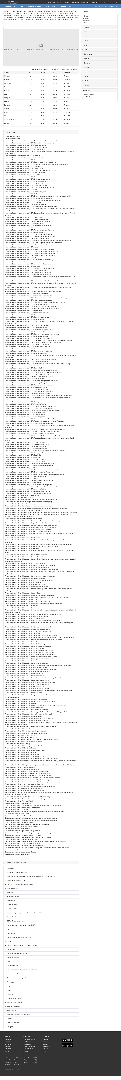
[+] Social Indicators (11, 1010)
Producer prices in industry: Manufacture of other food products (24, 648)
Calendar (85, 16)
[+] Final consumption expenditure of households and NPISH (24, 913)
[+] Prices (8, 990)
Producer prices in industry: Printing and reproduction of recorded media (27, 773)
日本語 (35, 1060)
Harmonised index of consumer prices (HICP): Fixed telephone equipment (28, 221)
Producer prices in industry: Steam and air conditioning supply (24, 790)
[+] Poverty (8, 986)
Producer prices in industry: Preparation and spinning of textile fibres (26, 771)
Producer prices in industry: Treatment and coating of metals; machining (27, 797)
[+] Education (9, 892)
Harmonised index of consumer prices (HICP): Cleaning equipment (26, 181)
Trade (85, 50)
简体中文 (36, 1057)
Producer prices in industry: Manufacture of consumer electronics (25, 578)
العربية (25, 1062)
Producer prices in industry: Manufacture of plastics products (24, 674)
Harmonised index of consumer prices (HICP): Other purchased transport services (30, 359)
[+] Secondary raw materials (13, 1002)
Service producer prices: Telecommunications (19, 850)
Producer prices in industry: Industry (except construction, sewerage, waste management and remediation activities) (41, 512)
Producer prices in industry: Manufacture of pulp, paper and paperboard (27, 680)
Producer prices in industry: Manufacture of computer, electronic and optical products (31, 570)
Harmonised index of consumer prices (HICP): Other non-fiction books (27, 345)
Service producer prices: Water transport (17, 854)
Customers (46, 1039)
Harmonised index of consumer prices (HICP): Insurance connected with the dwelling (31, 251)
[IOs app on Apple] (67, 1040)
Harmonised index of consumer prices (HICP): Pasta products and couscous (29, 385)
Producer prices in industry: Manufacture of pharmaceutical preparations (27, 671)
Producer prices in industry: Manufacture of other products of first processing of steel (31, 657)
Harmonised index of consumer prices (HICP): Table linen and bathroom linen (29, 466)
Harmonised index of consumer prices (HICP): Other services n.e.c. (26, 366)
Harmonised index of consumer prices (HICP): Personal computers (26, 387)
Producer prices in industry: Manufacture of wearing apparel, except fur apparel (29, 718)
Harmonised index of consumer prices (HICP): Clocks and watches (26, 185)
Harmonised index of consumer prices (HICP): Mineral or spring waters (27, 294)
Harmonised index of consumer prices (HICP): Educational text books (26, 204)
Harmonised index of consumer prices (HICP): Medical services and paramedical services (33, 291)
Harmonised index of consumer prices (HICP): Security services (25, 442)
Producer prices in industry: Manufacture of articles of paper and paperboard (28, 529)
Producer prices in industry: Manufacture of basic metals (22, 538)
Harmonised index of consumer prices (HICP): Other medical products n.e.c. (28, 338)
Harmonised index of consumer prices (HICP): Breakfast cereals (25, 160)
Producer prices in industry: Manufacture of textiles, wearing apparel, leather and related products (35, 705)
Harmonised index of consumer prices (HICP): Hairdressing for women (27, 238)
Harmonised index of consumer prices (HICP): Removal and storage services (29, 423)
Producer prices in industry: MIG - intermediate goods (21, 748)
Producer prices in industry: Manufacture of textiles (20, 703)
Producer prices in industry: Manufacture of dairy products (23, 582)
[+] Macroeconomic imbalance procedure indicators (21, 970)
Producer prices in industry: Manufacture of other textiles (22, 661)
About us (45, 1049)
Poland (6, 90)
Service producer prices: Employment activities (19, 822)
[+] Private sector (10, 994)
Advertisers (46, 1046)
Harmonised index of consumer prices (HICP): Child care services (25, 173)
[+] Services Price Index (12, 1006)
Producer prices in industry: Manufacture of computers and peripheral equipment (30, 576)
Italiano (16, 1060)
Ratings (7, 1051)
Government (87, 54)
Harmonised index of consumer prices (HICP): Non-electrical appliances (27, 313)
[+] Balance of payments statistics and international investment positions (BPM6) (30, 876)
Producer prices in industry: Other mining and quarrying (22, 769)
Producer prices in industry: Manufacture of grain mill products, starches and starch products (33, 621)
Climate (86, 85)
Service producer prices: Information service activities (21, 826)
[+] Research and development (14, 998)
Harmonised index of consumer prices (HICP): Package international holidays (29, 376)
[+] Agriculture (9, 868)
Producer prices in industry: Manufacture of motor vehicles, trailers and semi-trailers (31, 635)
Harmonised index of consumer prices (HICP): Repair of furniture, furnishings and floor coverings (35, 429)
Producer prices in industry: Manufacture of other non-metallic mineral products (29, 652)
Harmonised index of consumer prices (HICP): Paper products (24, 379)
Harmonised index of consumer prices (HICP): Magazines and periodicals (28, 274)
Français (7, 1064)
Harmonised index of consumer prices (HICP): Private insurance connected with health (32, 410)
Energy (85, 76)
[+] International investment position (16, 953)
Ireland (6, 101)
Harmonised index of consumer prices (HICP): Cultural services (25, 194)
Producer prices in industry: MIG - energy (17, 744)
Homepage (8, 1039)
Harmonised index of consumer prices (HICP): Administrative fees (25, 145)
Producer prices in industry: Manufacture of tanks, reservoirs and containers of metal (31, 701)
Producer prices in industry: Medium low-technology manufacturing (26, 733)
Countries (8, 1042)
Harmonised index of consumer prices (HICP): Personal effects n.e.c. (26, 389)
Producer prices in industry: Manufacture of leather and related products (27, 629)
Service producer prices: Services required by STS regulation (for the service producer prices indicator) (37, 848)
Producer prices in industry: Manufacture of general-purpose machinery (27, 616)
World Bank (86, 99)
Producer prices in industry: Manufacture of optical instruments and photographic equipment (33, 640)
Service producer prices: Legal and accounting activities (22, 831)
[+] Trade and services (12, 1023)
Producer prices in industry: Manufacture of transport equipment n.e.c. (26, 710)
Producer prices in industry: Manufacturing (18, 729)
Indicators (85, 20)
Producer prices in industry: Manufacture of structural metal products (26, 699)
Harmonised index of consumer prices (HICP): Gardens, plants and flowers (28, 234)
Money (85, 45)
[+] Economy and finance (12, 888)
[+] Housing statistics (11, 933)
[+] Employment (10, 901)
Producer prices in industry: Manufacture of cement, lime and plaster (26, 555)
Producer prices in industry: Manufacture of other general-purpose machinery (29, 650)
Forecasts (8, 1049)
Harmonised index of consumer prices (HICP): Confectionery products (27, 192)
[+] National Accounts (11, 974)
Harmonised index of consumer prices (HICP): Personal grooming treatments (29, 391)
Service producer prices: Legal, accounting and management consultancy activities (31, 833)
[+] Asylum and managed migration (16, 872)
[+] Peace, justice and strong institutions (17, 978)
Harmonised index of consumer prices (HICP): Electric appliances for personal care (31, 207)
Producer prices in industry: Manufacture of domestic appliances (25, 584)
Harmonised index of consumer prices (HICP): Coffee (21, 190)
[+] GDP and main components (14, 921)
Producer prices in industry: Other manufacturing (20, 767)
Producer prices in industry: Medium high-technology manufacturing (26, 731)
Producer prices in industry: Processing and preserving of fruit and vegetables (29, 780)
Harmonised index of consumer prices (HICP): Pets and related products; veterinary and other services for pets (39, 395)
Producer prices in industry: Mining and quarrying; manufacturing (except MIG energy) (31, 759)
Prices (85, 41)
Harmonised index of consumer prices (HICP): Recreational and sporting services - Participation (35, 421)
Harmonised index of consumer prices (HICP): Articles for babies (25, 149)
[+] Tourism (8, 1019)
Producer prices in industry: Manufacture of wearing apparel (23, 716)
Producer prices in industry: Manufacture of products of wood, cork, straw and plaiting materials (34, 678)
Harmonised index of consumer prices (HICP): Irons (21, 258)
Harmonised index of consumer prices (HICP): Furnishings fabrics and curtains (29, 230)
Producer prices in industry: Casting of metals (19, 497)
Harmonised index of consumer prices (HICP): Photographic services (26, 402)
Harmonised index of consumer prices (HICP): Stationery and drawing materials (30, 463)
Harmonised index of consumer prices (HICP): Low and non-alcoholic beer (28, 272)
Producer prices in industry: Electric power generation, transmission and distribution (31, 500)
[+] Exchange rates (11, 909)
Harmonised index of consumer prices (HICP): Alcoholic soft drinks (26, 147)
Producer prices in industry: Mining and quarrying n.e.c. (22, 754)
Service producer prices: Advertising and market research (23, 807)
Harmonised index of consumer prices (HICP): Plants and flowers (25, 404)
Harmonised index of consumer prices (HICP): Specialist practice (25, 459)
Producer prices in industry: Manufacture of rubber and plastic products (27, 688)
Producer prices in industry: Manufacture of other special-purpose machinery (29, 659)
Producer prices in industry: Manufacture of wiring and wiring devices (26, 720)
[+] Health (8, 929)
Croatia (6, 123)
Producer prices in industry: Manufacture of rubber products (23, 693)
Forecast (85, 18)
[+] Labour (8, 962)
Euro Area (7, 87)
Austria (6, 109)
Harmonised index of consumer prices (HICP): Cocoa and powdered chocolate (29, 187)
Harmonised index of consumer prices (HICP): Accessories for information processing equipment (35, 141)
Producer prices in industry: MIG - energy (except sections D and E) (26, 746)
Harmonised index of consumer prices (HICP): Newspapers (23, 311)
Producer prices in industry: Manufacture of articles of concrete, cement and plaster (31, 527)
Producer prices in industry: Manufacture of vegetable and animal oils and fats (29, 714)
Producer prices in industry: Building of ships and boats (22, 495)
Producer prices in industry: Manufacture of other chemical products (26, 642)
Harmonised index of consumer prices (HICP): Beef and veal (24, 158)
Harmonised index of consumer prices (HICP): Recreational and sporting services (30, 419)
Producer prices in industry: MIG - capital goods (20, 735)
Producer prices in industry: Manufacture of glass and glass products (26, 618)
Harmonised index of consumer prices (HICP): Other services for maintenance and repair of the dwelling (37, 364)
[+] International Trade (12, 958)
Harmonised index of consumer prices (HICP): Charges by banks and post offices (30, 170)
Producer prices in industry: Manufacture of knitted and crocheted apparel (28, 627)
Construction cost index (12, 137)
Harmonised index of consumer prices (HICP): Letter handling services (27, 270)
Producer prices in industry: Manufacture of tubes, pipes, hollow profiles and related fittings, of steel (36, 712)
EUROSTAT (7, 17)
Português (8, 1062)
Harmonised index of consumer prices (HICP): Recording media (25, 417)
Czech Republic (9, 119)
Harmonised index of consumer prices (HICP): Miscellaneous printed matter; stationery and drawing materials (39, 298)
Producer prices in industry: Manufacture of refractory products (24, 686)
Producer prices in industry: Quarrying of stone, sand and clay (24, 784)
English (7, 1057)
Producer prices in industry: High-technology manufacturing (23, 510)
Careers (45, 1042)
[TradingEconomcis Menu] (5, 2)
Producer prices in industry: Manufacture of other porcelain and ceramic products (30, 654)
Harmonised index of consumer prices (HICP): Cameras (22, 166)
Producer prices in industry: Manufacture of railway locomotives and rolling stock (30, 682)
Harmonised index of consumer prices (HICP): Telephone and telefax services (29, 472)
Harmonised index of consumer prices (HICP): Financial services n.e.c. (27, 219)
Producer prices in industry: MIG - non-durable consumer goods (25, 750)
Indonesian (17, 1064)
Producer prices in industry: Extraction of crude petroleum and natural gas (28, 506)
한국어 (35, 1062)
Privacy (45, 1051)
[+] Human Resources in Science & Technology (20, 937)
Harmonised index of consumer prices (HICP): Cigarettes (23, 175)
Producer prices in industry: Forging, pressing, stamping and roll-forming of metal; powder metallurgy (36, 508)
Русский (26, 1057)
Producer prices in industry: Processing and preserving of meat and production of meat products (35, 782)
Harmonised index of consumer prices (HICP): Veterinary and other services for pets (31, 487)
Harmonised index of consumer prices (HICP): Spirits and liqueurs (25, 461)
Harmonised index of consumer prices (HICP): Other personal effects (26, 349)
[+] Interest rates (10, 949)
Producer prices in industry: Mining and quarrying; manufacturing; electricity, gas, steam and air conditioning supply (41, 765)
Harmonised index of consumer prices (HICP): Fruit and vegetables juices (28, 226)
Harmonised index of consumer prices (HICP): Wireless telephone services (28, 493)
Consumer (86, 63)
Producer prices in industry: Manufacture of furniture (21, 608)
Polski (16, 1062)
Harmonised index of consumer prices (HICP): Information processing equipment (30, 245)
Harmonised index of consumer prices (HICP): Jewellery (22, 262)
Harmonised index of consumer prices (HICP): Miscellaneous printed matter (28, 296)
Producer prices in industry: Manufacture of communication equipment (27, 567)
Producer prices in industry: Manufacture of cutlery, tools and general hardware (29, 580)
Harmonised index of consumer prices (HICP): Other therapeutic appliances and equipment (33, 372)
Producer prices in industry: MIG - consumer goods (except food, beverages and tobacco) (32, 739)
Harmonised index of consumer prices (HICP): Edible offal (23, 202)
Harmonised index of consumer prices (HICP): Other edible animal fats (27, 317)
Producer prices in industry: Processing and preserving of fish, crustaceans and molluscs (32, 778)
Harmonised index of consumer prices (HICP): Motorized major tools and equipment (31, 306)
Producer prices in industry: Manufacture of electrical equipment (25, 593)
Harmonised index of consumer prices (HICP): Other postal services (26, 353)
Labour (85, 36)
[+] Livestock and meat (12, 966)
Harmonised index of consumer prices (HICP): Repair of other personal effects (29, 434)
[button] (117, 3)
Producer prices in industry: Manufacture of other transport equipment (26, 663)
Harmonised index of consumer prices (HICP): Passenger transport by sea (28, 383)
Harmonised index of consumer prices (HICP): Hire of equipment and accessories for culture (33, 243)
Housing (86, 67)
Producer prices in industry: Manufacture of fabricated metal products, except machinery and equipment (37, 597)
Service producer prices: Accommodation (18, 803)
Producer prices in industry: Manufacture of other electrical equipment (26, 644)
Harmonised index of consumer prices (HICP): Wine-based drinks (25, 489)
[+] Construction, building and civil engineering (19, 884)
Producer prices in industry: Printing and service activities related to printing (28, 775)
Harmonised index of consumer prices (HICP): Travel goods (23, 483)
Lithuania (7, 116)
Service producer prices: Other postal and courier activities (23, 835)
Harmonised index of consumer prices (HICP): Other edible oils (24, 319)
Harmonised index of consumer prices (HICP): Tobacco (22, 478)
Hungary (7, 98)
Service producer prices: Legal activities (17, 829)
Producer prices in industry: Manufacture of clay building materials (25, 563)
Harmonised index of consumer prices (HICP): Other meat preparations (27, 336)
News (84, 22)
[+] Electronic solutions (12, 896)
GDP (85, 32)
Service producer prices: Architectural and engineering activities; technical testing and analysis (34, 812)
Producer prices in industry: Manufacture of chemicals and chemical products (29, 557)
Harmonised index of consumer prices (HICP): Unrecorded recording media (28, 485)
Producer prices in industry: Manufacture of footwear (21, 606)
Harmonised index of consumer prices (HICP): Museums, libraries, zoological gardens (32, 308)
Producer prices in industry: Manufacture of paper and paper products (26, 667)
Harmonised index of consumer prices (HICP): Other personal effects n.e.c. (28, 351)
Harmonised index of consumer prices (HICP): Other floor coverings (26, 328)
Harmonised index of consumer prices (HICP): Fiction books (24, 217)
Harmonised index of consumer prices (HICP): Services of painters (26, 446)
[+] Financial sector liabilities (14, 917)
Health (85, 81)
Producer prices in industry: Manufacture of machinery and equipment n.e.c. (28, 631)
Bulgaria (7, 105)
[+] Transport (9, 1027)
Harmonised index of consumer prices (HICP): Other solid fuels (24, 368)
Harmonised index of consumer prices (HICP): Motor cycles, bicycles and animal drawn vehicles (35, 302)
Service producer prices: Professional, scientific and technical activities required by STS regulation (36, 841)
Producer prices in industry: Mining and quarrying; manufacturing (25, 756)
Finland (6, 112)
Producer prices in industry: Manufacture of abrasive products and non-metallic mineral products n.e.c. (37, 521)
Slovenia (7, 76)
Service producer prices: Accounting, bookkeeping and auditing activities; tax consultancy (33, 805)
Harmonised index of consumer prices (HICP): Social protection (25, 453)
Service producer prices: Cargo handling (17, 814)
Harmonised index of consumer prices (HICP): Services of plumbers (26, 449)
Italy (5, 94)
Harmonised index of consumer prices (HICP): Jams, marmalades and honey (29, 260)
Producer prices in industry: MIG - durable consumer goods (23, 742)
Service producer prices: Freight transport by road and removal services (27, 824)
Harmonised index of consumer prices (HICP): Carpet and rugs (24, 168)
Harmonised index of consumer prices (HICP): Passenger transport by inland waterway (32, 381)
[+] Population (9, 982)
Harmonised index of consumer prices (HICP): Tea (20, 468)
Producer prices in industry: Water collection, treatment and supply (25, 799)
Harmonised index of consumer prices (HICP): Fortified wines (24, 224)
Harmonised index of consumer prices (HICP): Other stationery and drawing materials (31, 370)
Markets (86, 27)
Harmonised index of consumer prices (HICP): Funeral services (24, 228)
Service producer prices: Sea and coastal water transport (22, 843)
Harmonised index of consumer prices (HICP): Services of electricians (27, 444)
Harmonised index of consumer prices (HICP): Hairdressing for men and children (30, 236)
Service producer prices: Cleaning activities (18, 816)
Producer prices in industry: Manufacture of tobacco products (24, 708)
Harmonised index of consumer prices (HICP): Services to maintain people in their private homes (35, 451)
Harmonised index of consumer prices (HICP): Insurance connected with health (29, 249)
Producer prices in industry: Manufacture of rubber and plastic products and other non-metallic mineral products (39, 691)
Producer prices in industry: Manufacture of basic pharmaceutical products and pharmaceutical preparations (38, 544)
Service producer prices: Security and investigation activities (24, 846)
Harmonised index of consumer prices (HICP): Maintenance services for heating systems (32, 281)
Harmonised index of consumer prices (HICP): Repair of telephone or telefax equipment (32, 436)
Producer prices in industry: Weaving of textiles (19, 801)
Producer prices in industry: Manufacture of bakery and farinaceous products (29, 531)
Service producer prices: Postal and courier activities (21, 839)
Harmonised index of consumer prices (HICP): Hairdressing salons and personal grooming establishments (38, 241)
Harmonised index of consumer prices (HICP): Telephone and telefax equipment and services (34, 470)
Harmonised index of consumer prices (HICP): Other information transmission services (32, 334)
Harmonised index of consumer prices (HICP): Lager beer (23, 266)
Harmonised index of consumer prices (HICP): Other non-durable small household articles (33, 342)
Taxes (85, 72)
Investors (45, 1044)
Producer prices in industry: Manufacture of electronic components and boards (29, 595)
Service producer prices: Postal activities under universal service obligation (28, 837)
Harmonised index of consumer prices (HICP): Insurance (22, 247)
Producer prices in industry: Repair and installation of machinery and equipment (30, 786)
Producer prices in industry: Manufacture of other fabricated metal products (28, 646)
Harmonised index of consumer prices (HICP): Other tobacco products (27, 374)
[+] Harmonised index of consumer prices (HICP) (20, 925)
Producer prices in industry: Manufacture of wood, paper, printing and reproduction (30, 727)
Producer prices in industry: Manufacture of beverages (22, 548)
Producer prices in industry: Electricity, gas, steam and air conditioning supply (29, 502)
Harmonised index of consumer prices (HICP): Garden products (25, 232)
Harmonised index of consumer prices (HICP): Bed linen (22, 156)
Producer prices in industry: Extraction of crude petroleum (23, 504)
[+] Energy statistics (11, 905)
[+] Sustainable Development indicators (17, 1014)
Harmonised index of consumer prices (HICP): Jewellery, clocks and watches (29, 264)
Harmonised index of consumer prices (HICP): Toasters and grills (25, 476)
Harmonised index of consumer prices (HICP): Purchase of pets (25, 415)
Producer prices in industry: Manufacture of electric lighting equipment (27, 587)
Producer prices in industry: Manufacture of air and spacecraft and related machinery (31, 525)
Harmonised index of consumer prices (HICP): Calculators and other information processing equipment (37, 164)
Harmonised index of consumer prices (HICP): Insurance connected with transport (30, 253)
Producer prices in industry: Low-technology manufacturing (23, 519)
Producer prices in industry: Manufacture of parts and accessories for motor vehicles (31, 669)
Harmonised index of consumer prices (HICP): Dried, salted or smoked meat (28, 198)
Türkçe (25, 1060)
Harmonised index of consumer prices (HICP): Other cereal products (26, 315)
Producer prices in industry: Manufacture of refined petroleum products (27, 684)
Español (7, 1060)
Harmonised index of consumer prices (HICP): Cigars (21, 177)
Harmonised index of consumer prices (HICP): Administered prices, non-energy (29, 143)
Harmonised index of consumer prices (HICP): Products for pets (25, 412)
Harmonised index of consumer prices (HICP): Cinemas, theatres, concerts (28, 179)
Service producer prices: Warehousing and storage (21, 852)
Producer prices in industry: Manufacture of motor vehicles (23, 633)
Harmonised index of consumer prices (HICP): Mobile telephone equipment (28, 300)
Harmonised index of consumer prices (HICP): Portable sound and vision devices (30, 406)
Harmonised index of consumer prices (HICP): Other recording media (26, 362)
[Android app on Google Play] (67, 1045)
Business (86, 58)
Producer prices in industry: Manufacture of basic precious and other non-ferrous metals (32, 546)
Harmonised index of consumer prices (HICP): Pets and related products (27, 393)
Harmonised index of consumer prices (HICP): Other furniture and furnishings (29, 330)
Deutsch (16, 1057)
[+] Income (8, 941)
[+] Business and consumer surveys (16, 880)
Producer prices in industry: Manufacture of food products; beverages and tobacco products (33, 604)
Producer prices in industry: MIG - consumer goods (21, 737)
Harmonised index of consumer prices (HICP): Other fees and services (27, 325)
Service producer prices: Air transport (16, 809)
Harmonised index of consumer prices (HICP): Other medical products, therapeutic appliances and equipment (39, 340)
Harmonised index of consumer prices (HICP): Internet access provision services (30, 255)
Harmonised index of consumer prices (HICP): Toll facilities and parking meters (29, 480)
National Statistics (88, 95)
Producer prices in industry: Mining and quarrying (20, 752)
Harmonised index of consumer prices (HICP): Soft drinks (23, 455)
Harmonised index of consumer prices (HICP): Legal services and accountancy (29, 268)
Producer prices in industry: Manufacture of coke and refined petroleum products (30, 565)
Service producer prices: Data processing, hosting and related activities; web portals (31, 820)
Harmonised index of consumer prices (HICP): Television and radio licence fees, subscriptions (34, 474)
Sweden (6, 80)
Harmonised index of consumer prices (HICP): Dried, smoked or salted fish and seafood (32, 200)
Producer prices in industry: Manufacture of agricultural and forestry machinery (29, 523)
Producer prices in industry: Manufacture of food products (23, 599)
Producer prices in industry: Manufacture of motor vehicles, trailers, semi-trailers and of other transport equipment (40, 638)
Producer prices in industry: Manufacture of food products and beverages (27, 601)
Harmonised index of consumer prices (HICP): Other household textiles (27, 332)
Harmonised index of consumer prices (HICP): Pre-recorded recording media (29, 408)
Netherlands (8, 83)
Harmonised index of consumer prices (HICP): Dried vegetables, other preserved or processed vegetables (38, 196)
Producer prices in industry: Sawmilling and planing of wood (24, 788)
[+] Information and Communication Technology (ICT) (21, 945)
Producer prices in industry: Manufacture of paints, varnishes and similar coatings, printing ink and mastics (38, 665)
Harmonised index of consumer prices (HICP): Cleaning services (25, 183)
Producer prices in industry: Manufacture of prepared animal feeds (25, 676)
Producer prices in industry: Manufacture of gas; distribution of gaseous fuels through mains (33, 614)
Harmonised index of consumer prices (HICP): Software (22, 457)
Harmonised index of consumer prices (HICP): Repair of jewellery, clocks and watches (32, 432)
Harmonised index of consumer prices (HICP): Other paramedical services (28, 347)
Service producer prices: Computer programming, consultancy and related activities (31, 818)
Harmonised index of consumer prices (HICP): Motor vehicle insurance (27, 304)
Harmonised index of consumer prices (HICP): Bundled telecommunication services (31, 162)
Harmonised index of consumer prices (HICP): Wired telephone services (27, 491)
